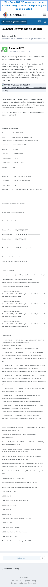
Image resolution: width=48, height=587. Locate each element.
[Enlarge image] (24, 87)
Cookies (24, 577)
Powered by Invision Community (24, 583)
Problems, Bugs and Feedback (33, 38)
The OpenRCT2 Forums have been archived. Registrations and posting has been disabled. (24, 5)
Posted (20, 51)
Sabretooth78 (10, 36)
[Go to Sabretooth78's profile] (4, 49)
